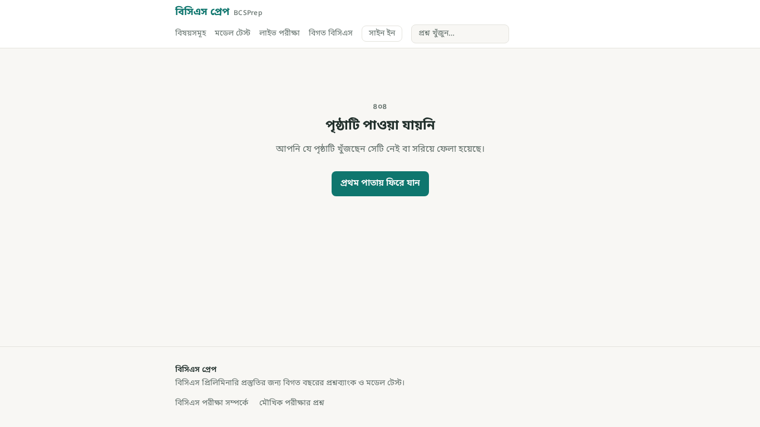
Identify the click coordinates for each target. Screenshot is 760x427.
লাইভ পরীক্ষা (279, 33)
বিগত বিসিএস (331, 33)
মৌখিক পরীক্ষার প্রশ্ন (291, 403)
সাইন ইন (382, 33)
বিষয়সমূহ (190, 33)
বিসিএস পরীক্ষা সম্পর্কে (211, 403)
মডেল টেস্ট (232, 33)
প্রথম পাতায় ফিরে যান (380, 183)
